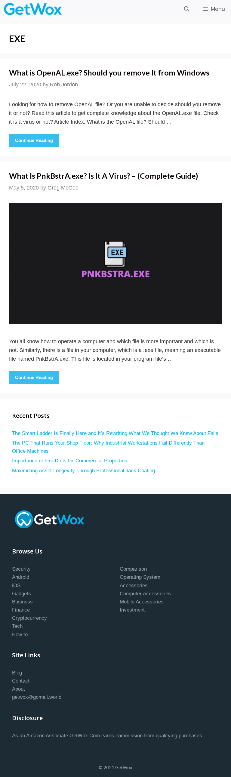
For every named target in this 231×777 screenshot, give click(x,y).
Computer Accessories (145, 594)
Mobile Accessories (142, 602)
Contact (20, 681)
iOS (16, 585)
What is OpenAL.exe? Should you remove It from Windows (109, 72)
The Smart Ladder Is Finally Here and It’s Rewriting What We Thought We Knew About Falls (115, 433)
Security (21, 569)
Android (20, 577)
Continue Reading (34, 140)
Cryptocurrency (29, 618)
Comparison (133, 569)
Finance (21, 610)
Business (22, 602)
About (18, 689)
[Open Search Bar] (186, 9)
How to (20, 634)
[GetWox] (34, 9)
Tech (17, 626)
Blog (17, 673)
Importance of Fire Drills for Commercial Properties (69, 461)
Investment (132, 610)
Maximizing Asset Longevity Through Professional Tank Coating (83, 470)
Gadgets (21, 594)
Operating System (140, 577)
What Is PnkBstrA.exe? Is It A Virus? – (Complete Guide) (103, 175)
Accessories (134, 585)
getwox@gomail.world (36, 697)
